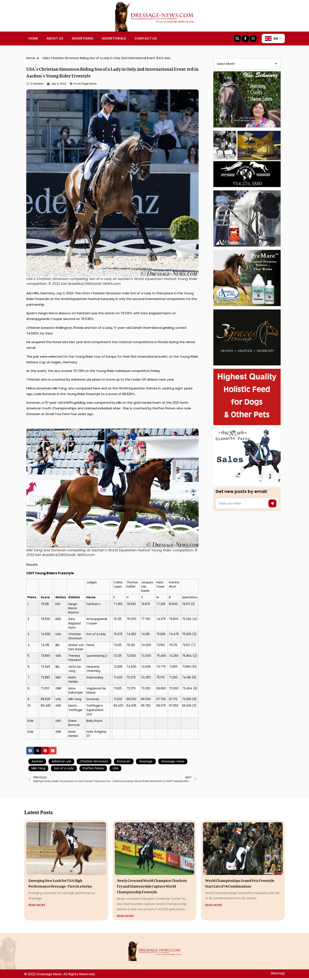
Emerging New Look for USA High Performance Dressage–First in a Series (60, 883)
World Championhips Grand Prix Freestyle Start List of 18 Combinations (239, 883)
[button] (30, 750)
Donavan (123, 761)
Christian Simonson (94, 761)
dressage (146, 761)
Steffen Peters (93, 768)
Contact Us (146, 38)
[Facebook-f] (245, 38)
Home (33, 38)
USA (115, 768)
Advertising (82, 38)
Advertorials (114, 38)
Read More (36, 905)
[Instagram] (253, 38)
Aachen (37, 761)
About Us (54, 38)
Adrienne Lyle (61, 761)
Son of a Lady (64, 768)
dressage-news (172, 761)
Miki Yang (38, 768)
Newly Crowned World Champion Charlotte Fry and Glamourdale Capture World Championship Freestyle (152, 885)
